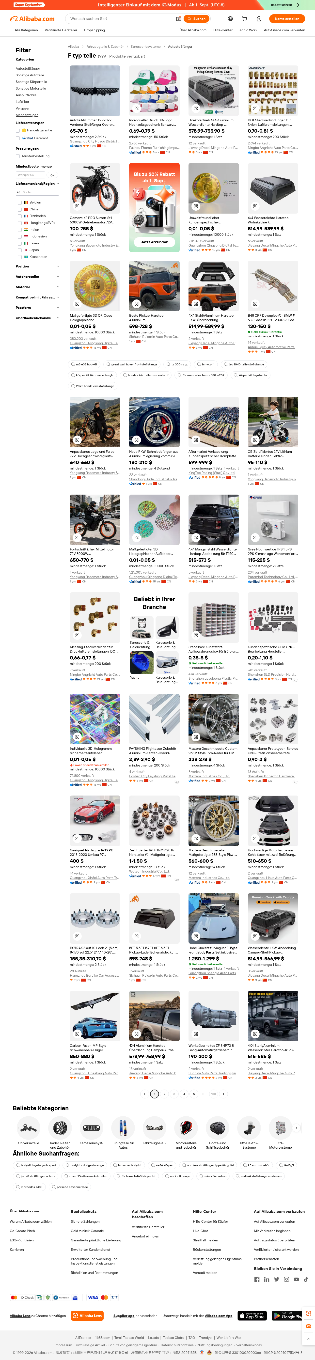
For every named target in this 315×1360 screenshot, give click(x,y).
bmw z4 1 (208, 364)
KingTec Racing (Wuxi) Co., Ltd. (212, 473)
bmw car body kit (130, 1165)
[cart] (245, 19)
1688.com (102, 1338)
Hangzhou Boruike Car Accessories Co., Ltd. (95, 975)
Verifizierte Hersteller (148, 1227)
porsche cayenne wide (72, 1187)
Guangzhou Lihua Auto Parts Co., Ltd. (273, 878)
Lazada (153, 1338)
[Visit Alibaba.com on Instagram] (286, 1279)
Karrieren (17, 1249)
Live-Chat (200, 1231)
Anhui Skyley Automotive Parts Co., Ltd (273, 347)
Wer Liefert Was (229, 1338)
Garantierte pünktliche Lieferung (96, 1240)
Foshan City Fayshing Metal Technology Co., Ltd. (154, 776)
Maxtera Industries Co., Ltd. (209, 776)
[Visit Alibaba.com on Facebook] (257, 1279)
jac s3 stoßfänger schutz (38, 1176)
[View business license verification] (202, 1352)
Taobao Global (173, 1338)
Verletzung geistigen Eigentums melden (217, 1261)
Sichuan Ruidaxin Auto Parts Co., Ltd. (154, 337)
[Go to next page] (223, 1094)
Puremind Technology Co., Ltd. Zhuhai (273, 577)
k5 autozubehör (259, 1165)
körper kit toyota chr (253, 375)
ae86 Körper (164, 1165)
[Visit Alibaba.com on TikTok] (306, 1279)
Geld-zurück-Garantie (87, 1231)
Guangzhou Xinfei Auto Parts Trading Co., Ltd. (95, 878)
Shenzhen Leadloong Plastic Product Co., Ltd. (214, 678)
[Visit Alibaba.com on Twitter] (277, 1279)
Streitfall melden (205, 1240)
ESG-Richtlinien (22, 1240)
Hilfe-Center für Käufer (210, 1221)
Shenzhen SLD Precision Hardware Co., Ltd (273, 674)
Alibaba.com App (219, 1316)
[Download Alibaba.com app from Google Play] (288, 1316)
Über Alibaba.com (24, 1211)
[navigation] (37, 570)
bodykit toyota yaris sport (38, 1165)
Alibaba (73, 46)
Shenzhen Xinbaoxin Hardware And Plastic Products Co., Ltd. (273, 776)
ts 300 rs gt (180, 364)
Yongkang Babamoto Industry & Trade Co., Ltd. (95, 245)
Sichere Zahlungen (85, 1221)
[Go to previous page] (144, 1094)
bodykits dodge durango (87, 1165)
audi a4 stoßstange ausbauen (261, 1176)
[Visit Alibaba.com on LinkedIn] (267, 1279)
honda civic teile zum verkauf (148, 375)
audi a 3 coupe (180, 1176)
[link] (308, 1313)
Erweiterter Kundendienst (90, 1249)
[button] (179, 19)
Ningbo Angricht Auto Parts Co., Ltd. (273, 148)
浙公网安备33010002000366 (238, 1353)
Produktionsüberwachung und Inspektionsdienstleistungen (94, 1261)
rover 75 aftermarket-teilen (88, 1176)
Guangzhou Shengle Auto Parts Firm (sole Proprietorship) (214, 973)
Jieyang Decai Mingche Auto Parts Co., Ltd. (214, 148)
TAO (192, 1338)
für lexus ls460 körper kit (139, 1176)
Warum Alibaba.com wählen (31, 1221)
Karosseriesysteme (146, 46)
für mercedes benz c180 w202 (203, 375)
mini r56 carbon (215, 1176)
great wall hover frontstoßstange (134, 364)
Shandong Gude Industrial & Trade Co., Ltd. (154, 479)
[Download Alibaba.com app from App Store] (252, 1316)
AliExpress (83, 1338)
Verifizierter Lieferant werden (276, 1249)
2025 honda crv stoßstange (95, 386)
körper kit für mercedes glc (95, 375)
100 (213, 1094)
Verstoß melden (205, 1273)
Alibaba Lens (20, 1316)
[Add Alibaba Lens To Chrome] (87, 1316)
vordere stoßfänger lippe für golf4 (210, 1165)
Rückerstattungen (207, 1249)
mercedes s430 (32, 1187)
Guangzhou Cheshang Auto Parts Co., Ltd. (95, 1073)
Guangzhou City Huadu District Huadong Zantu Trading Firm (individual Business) (95, 141)
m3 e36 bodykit (86, 364)
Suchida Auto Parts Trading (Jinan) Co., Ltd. (214, 1073)
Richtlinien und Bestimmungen (94, 1273)
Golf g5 (289, 1165)
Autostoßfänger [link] (180, 46)
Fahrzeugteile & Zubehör (105, 46)
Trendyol (205, 1338)
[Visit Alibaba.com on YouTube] (296, 1279)
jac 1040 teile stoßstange (246, 364)
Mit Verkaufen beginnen (272, 1231)
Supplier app (124, 1316)
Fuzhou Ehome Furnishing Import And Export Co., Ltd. (154, 148)
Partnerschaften (266, 1259)
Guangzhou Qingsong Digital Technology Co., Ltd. (214, 245)
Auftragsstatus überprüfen (274, 1240)
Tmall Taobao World (129, 1338)
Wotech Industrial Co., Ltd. (149, 871)
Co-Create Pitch (22, 1231)
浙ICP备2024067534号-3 (283, 1353)
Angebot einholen (145, 1236)
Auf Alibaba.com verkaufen (274, 1221)
